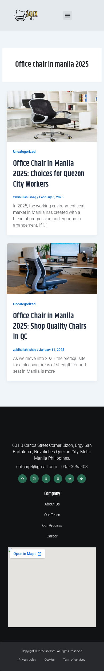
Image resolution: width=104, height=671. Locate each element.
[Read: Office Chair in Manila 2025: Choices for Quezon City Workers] (52, 115)
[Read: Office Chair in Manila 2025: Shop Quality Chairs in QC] (52, 268)
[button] (67, 15)
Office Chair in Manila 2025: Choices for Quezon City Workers (49, 173)
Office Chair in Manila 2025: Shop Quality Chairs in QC (49, 326)
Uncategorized (24, 152)
